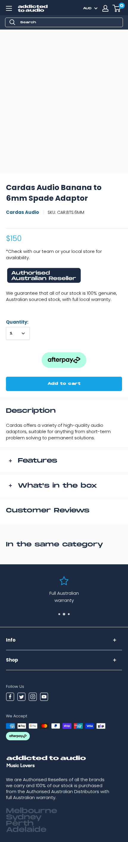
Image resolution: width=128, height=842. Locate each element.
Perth (20, 823)
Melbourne (31, 811)
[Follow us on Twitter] (21, 698)
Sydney (24, 817)
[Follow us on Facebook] (10, 698)
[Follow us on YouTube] (44, 698)
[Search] (12, 22)
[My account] (105, 8)
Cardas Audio (22, 212)
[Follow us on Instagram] (33, 698)
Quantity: (17, 322)
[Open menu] (9, 8)
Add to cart (64, 383)
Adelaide (26, 830)
